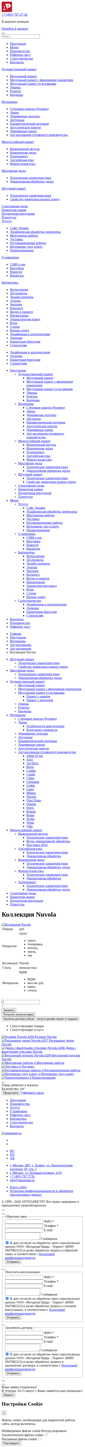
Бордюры (16, 95)
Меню (14, 47)
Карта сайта (18, 1187)
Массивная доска (14, 170)
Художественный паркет (19, 69)
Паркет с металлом (39, 700)
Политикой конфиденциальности (30, 1255)
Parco (30, 808)
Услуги (7, 221)
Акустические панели (25, 127)
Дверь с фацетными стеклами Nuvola (39, 1049)
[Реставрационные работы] (23, 1070)
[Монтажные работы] (19, 1063)
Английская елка (22, 160)
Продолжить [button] (11, 1092)
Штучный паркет (14, 188)
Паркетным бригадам (25, 341)
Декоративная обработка (43, 856)
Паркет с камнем (38, 696)
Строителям (18, 345)
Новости (16, 272)
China (30, 778)
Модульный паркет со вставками (33, 83)
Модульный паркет (23, 76)
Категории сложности (42, 730)
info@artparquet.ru (22, 1180)
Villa (29, 826)
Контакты (17, 62)
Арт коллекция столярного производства (39, 135)
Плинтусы (9, 217)
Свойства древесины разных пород (35, 199)
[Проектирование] (17, 1077)
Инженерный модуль (25, 149)
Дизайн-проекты (21, 297)
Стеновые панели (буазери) (29, 109)
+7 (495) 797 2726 (22, 1176)
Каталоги (16, 308)
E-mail (48, 1230)
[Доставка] (11, 1066)
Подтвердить (11, 1443)
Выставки (17, 268)
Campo (31, 770)
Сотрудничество (21, 58)
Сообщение (49, 1238)
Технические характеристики (30, 177)
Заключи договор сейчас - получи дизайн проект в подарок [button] (40, 1018)
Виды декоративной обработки (48, 841)
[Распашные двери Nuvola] (25, 1040)
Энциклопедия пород (25, 319)
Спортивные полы (15, 206)
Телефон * (51, 1225)
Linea (30, 789)
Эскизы (15, 300)
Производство (20, 51)
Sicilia (30, 819)
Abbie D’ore (34, 756)
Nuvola (31, 796)
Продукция (18, 43)
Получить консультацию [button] (18, 1014)
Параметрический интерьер (29, 123)
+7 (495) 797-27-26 (14, 14)
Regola (31, 811)
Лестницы (17, 120)
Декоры (15, 87)
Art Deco (32, 763)
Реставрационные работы (28, 243)
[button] (3, 33)
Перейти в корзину (15, 28)
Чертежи (16, 304)
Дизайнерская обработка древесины (35, 232)
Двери (14, 112)
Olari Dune (33, 800)
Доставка (16, 239)
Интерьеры (9, 102)
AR (12, 1158)
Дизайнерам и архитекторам (30, 334)
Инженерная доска (23, 152)
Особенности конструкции (45, 726)
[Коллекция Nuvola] (16, 924)
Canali (30, 774)
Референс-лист (20, 55)
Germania (32, 782)
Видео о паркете (21, 312)
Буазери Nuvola (46, 1037)
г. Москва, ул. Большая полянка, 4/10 (35, 1172)
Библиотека (10, 282)
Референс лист (20, 626)
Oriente (31, 804)
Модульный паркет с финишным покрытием (41, 80)
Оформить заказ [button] (32, 1092)
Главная (15, 633)
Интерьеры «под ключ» (26, 246)
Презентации (19, 315)
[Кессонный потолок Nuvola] (27, 1055)
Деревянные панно (23, 131)
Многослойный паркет (18, 142)
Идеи (13, 323)
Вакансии (17, 275)
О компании (10, 257)
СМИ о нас (18, 264)
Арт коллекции (20, 645)
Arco (29, 759)
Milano (31, 793)
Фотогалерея (19, 289)
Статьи (15, 326)
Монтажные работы (24, 235)
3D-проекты (18, 293)
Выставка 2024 (36, 845)
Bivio (30, 767)
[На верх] (3, 1210)
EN (12, 1154)
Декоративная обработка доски (32, 181)
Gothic (30, 785)
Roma (30, 815)
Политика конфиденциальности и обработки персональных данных (41, 1192)
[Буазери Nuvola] (18, 1037)
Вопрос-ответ (19, 330)
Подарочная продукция (18, 213)
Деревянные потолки (25, 116)
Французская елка (22, 163)
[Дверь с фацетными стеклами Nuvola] (33, 1048)
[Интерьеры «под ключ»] (21, 1074)
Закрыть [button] (8, 1394)
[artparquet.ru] (11, 1133)
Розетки (15, 91)
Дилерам (16, 338)
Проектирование (22, 250)
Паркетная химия (14, 210)
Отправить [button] (13, 1261)
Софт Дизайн (19, 228)
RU (12, 1151)
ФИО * (49, 1221)
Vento (30, 822)
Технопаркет (19, 156)
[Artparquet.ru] (7, 11)
